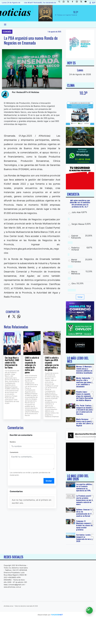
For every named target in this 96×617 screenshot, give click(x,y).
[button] (60, 2)
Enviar (49, 481)
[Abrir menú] (5, 24)
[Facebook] (73, 2)
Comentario (14, 452)
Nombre (13, 442)
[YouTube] (86, 2)
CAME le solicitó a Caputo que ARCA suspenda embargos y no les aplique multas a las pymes (52, 364)
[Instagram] (78, 2)
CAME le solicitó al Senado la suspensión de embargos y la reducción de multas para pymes (32, 365)
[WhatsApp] (64, 2)
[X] (69, 2)
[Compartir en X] (14, 317)
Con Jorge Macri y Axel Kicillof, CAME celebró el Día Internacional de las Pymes (12, 363)
